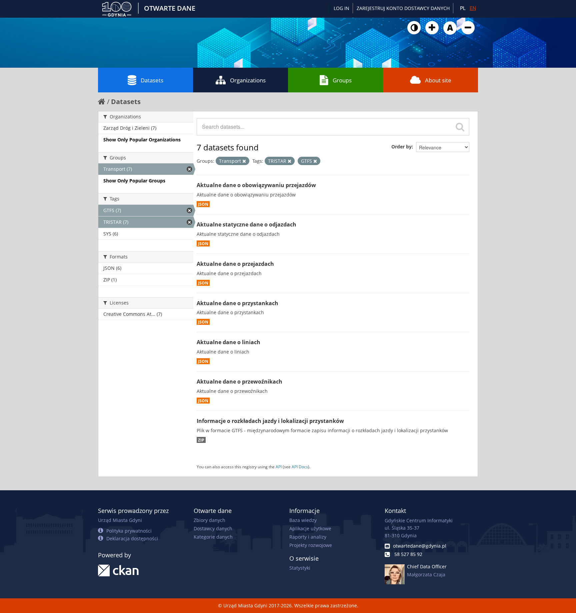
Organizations (248, 80)
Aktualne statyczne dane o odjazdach (246, 224)
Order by (401, 146)
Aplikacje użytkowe (310, 528)
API (279, 466)
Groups (342, 80)
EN (473, 8)
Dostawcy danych (213, 528)
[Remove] (244, 161)
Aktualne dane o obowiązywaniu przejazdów (256, 185)
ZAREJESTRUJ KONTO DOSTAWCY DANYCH (403, 8)
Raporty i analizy (307, 537)
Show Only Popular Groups (134, 180)
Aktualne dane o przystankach (237, 303)
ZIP (201, 440)
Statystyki (299, 568)
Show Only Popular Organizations (142, 139)
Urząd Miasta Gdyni (120, 520)
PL (463, 8)
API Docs (300, 466)
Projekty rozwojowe (310, 545)
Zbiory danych (209, 520)
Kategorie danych (213, 537)
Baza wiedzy (303, 520)
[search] (460, 127)
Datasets (152, 80)
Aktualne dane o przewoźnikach (239, 381)
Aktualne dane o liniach (228, 342)
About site (438, 80)
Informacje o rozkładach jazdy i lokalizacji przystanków (270, 421)
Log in (341, 8)
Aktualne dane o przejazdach (235, 263)
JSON (203, 204)
